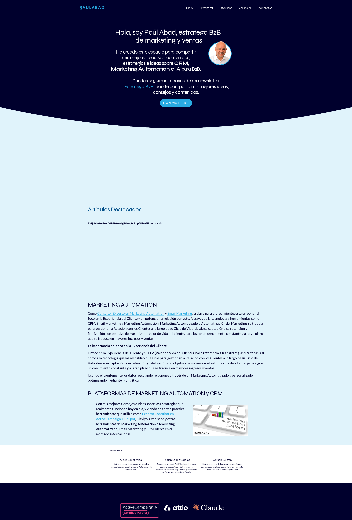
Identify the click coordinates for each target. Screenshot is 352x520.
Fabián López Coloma (176, 459)
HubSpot (128, 419)
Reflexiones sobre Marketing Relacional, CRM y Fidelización (125, 223)
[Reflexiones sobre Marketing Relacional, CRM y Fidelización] (125, 218)
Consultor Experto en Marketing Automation (130, 313)
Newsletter (207, 8)
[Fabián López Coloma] (176, 455)
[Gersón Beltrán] (222, 455)
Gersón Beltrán (222, 459)
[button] (239, 450)
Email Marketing (179, 313)
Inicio (189, 8)
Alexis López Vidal (131, 459)
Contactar (265, 8)
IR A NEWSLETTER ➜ (176, 103)
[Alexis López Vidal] (131, 455)
